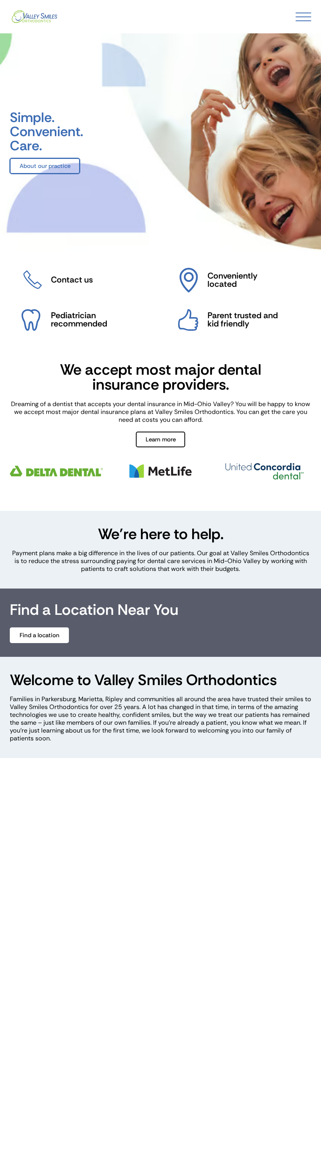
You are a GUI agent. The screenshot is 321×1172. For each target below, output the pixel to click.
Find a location (40, 635)
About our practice (45, 166)
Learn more (161, 439)
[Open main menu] (303, 17)
